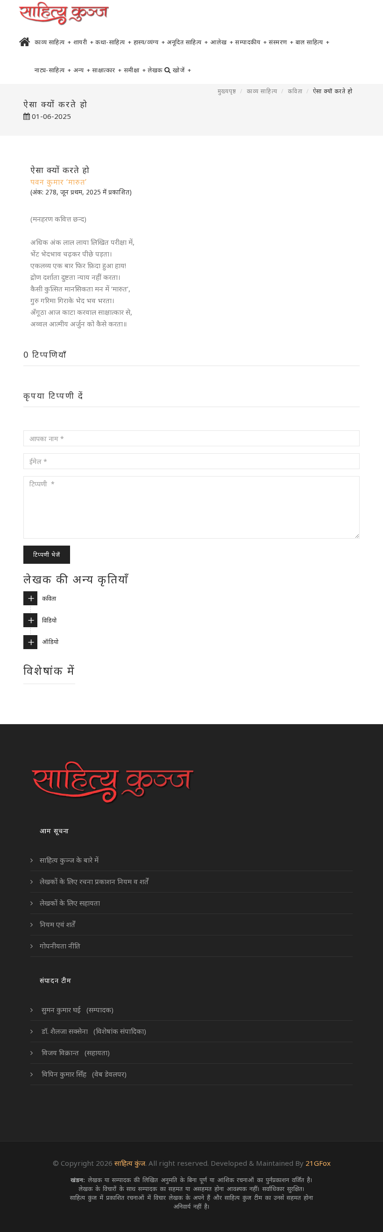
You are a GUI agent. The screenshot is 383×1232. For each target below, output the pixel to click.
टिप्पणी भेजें (46, 555)
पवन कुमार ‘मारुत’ (58, 182)
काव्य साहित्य (53, 42)
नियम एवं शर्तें (57, 924)
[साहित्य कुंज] (63, 14)
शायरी (83, 42)
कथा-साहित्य (113, 42)
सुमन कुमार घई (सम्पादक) (76, 1009)
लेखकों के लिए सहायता (70, 902)
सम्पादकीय (251, 42)
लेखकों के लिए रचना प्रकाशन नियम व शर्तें (94, 881)
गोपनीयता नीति (60, 945)
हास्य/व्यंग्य (149, 42)
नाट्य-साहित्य (53, 70)
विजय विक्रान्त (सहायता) (75, 1052)
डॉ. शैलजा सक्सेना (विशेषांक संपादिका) (93, 1031)
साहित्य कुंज (129, 1163)
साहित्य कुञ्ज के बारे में (69, 860)
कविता (295, 91)
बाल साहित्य (313, 42)
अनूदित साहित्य (187, 42)
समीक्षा (135, 70)
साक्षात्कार (107, 70)
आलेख (222, 42)
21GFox (318, 1163)
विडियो (49, 620)
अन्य (82, 70)
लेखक (155, 70)
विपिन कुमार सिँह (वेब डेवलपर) (83, 1074)
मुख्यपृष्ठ (227, 91)
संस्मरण (281, 42)
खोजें (182, 70)
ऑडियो (50, 641)
